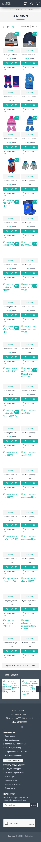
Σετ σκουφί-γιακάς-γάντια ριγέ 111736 (29, 307)
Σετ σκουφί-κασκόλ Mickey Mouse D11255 (29, 97)
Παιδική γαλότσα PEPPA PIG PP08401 (11, 223)
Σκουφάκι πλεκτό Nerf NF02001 (29, 55)
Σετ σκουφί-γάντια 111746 (29, 139)
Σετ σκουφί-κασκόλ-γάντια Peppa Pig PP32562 (11, 97)
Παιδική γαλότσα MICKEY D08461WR (29, 265)
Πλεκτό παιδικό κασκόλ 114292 (11, 391)
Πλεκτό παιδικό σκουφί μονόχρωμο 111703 (29, 349)
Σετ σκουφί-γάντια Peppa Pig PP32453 (11, 139)
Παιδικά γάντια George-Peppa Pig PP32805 (29, 181)
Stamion (11, 50)
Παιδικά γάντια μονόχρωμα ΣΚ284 (29, 559)
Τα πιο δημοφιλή (10, 675)
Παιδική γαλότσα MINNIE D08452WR (11, 265)
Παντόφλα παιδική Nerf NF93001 (11, 307)
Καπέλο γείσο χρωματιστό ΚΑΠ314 (11, 643)
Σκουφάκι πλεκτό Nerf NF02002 (11, 55)
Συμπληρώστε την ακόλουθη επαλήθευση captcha (17, 816)
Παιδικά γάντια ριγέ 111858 (11, 517)
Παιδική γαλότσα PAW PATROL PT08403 (29, 223)
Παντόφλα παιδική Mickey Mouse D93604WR (11, 433)
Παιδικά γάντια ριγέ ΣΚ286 (29, 433)
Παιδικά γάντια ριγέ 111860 (29, 475)
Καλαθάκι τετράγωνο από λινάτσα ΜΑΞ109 (33, 685)
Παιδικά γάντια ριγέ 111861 (11, 475)
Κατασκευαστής (19, 9)
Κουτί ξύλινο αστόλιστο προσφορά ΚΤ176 (15, 685)
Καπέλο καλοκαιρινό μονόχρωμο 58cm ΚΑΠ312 (29, 643)
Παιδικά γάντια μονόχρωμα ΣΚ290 (29, 517)
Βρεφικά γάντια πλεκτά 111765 (29, 601)
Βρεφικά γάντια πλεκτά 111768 (11, 601)
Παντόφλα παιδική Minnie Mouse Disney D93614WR (29, 391)
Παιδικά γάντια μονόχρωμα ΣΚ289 (11, 559)
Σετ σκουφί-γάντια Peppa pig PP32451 (11, 349)
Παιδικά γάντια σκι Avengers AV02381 (11, 181)
